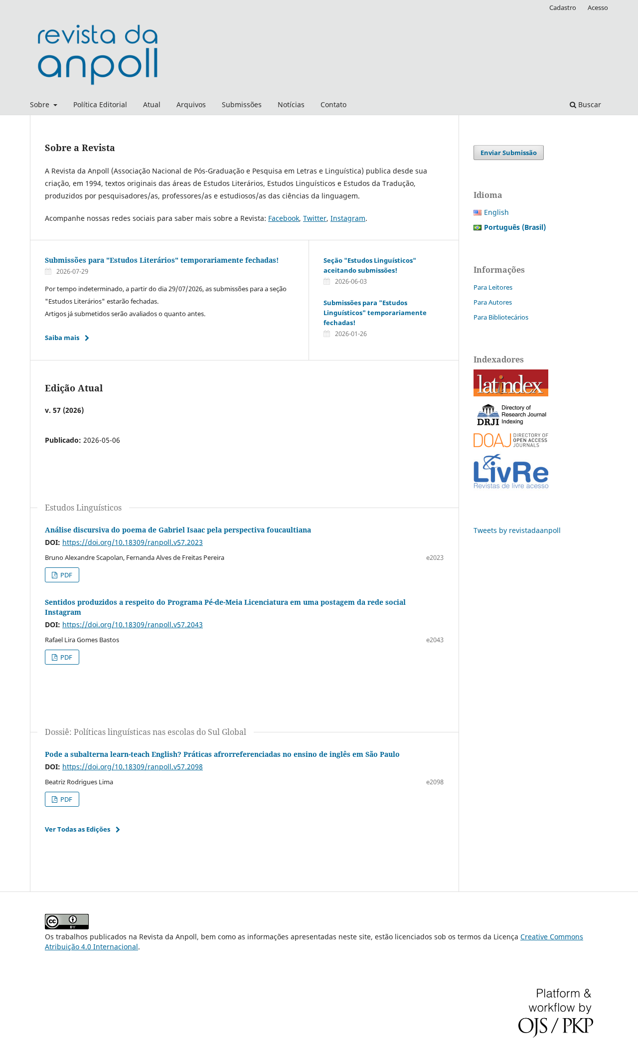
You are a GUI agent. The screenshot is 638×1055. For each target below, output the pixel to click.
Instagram (347, 218)
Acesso (598, 7)
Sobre (40, 104)
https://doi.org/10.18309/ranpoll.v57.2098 (132, 766)
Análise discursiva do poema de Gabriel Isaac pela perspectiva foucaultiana (178, 529)
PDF (65, 574)
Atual (151, 104)
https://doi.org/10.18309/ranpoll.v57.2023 (132, 542)
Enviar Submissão (508, 152)
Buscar (588, 104)
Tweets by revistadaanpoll (517, 530)
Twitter (314, 218)
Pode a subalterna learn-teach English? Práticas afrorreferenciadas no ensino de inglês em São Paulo (222, 754)
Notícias (291, 104)
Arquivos (191, 104)
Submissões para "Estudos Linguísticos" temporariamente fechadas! (375, 312)
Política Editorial (100, 104)
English (496, 212)
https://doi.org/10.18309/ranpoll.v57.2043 (132, 624)
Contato (333, 104)
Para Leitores (493, 287)
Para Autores (493, 302)
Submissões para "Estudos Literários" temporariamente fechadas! (162, 260)
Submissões (242, 104)
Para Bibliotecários (501, 317)
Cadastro (562, 7)
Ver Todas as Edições (77, 829)
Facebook (283, 218)
